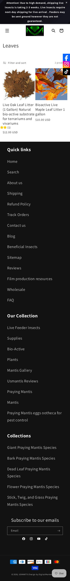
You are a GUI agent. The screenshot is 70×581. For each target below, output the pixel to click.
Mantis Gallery (19, 370)
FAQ (10, 299)
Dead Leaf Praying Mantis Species (28, 472)
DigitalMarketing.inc (49, 574)
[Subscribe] (59, 531)
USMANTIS (24, 574)
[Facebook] (66, 57)
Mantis (13, 402)
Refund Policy (19, 204)
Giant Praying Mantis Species (32, 447)
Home (12, 161)
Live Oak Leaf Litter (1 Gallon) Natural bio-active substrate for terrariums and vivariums (19, 114)
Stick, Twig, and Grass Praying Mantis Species (32, 501)
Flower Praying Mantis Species (33, 486)
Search (13, 171)
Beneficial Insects (22, 246)
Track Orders (18, 214)
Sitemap (14, 257)
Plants (12, 359)
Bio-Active (16, 348)
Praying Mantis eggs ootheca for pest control (34, 416)
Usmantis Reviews (22, 380)
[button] (7, 31)
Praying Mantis (19, 391)
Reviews (14, 267)
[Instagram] (66, 64)
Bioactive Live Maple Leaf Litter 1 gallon (50, 109)
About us (14, 182)
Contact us (16, 225)
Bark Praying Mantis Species (31, 458)
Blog (11, 236)
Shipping (15, 193)
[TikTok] (66, 71)
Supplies (14, 338)
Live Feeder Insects (23, 327)
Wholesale (16, 289)
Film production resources (29, 278)
